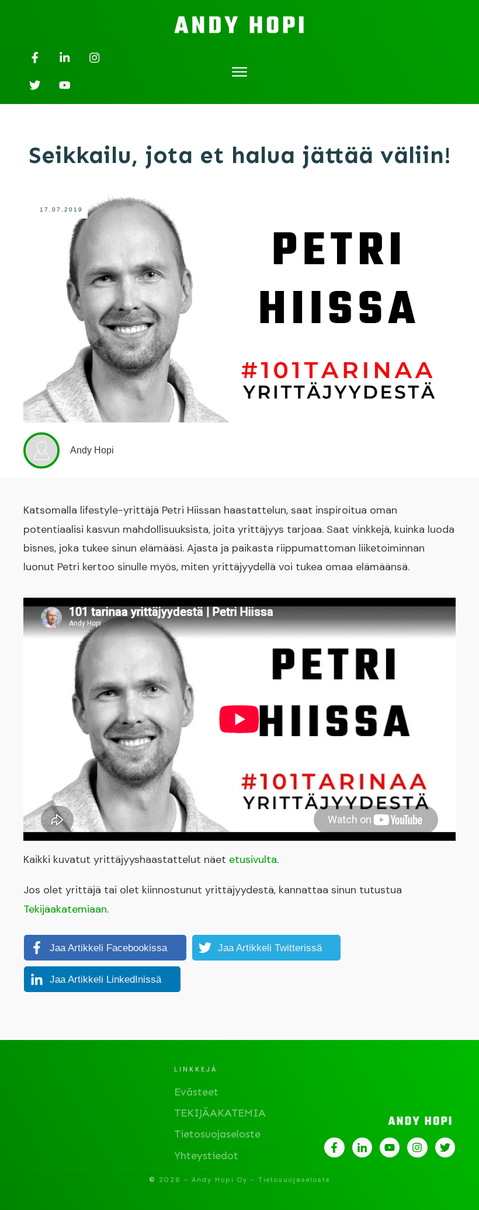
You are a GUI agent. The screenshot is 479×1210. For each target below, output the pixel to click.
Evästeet (196, 1092)
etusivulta (253, 859)
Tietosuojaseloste (217, 1134)
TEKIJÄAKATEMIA (220, 1113)
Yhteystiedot (206, 1155)
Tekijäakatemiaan (65, 909)
